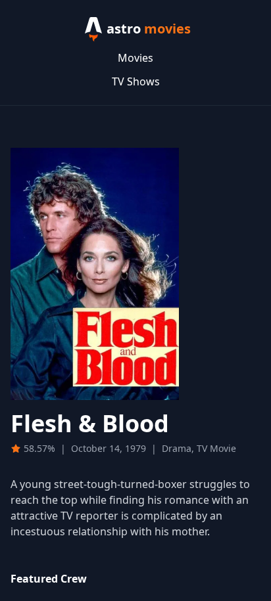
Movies (135, 58)
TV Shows (136, 81)
